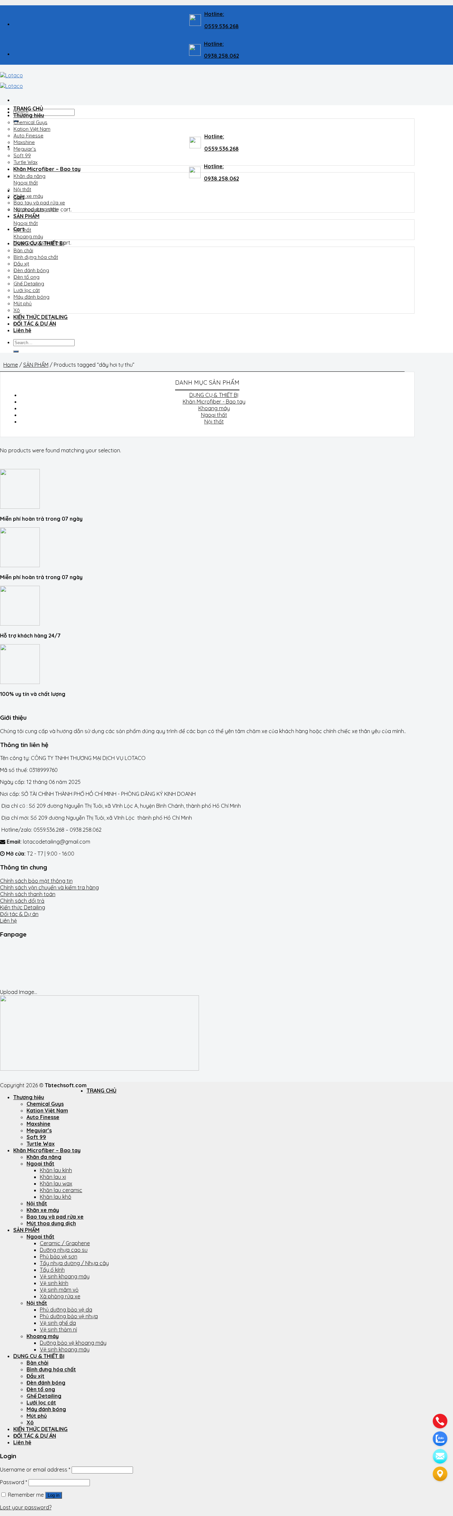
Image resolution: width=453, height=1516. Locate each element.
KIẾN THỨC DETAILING (40, 317)
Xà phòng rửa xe (60, 1296)
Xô (17, 310)
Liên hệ (22, 330)
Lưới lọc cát (27, 290)
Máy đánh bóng (31, 297)
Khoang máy (28, 236)
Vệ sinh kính (54, 1283)
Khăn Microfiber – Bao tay (47, 169)
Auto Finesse (28, 135)
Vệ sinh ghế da (58, 1323)
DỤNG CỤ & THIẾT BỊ (38, 243)
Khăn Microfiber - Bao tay (214, 401)
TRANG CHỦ (28, 108)
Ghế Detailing (29, 283)
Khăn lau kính (56, 1170)
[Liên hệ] (440, 1474)
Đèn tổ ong (26, 277)
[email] (440, 1456)
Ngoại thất (26, 183)
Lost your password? (25, 1507)
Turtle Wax (25, 162)
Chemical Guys (30, 122)
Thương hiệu (28, 115)
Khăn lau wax (56, 1183)
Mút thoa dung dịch (35, 209)
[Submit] (16, 351)
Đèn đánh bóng (31, 270)
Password (13, 1482)
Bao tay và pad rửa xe (39, 202)
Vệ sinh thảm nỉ (58, 1329)
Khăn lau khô (55, 1196)
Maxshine (24, 142)
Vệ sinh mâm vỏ (59, 1289)
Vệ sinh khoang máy (65, 1276)
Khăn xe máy (28, 196)
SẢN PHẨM (26, 216)
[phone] (440, 1421)
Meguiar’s (25, 149)
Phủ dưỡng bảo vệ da (66, 1309)
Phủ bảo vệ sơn (58, 1256)
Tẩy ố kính (52, 1269)
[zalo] (440, 1438)
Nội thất (22, 189)
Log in (53, 1495)
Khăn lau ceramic (61, 1190)
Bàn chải (23, 250)
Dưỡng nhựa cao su (64, 1250)
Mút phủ (23, 303)
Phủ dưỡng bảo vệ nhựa (69, 1316)
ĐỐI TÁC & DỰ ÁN (34, 323)
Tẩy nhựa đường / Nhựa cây (74, 1263)
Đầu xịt (21, 264)
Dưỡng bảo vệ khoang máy (73, 1342)
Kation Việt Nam (32, 129)
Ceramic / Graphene (65, 1243)
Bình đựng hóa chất (36, 257)
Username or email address (35, 1469)
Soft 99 (22, 155)
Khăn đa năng (29, 176)
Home (10, 364)
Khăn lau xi (53, 1177)
